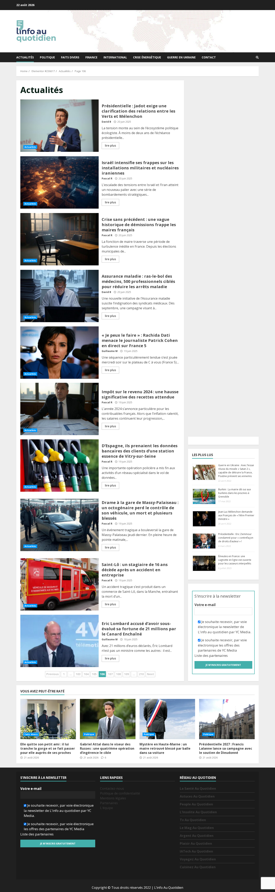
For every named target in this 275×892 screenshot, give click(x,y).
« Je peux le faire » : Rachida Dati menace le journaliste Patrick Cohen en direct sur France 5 (59, 352)
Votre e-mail (205, 604)
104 (86, 674)
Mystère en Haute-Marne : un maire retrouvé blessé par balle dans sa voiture (167, 719)
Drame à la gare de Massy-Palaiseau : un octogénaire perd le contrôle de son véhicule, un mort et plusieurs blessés (59, 525)
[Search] (257, 57)
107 (110, 674)
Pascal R (107, 178)
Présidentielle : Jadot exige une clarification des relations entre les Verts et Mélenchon (59, 125)
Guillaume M (110, 351)
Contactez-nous (112, 788)
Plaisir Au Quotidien (196, 843)
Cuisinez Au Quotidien (198, 867)
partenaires (218, 655)
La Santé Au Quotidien (198, 788)
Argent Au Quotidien (196, 835)
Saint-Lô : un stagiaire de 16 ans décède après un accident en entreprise (59, 584)
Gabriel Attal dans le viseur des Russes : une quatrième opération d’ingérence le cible (107, 719)
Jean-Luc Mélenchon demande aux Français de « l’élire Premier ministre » (236, 515)
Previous (52, 674)
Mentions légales (113, 798)
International (115, 57)
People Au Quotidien (196, 804)
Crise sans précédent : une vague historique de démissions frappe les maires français (59, 239)
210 (141, 674)
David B (106, 121)
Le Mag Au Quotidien (197, 828)
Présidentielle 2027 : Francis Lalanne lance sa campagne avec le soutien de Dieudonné (227, 719)
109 (126, 674)
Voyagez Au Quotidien (198, 859)
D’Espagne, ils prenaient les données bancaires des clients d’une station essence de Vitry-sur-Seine (59, 465)
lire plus (110, 145)
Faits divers (70, 57)
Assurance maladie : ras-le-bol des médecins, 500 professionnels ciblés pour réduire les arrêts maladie (59, 296)
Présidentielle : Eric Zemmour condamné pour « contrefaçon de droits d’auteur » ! (235, 537)
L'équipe (106, 808)
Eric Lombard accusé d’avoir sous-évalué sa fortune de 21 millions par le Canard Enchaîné (59, 641)
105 (94, 674)
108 (118, 674)
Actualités (25, 57)
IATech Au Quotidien (196, 851)
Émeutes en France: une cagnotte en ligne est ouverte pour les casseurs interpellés (234, 560)
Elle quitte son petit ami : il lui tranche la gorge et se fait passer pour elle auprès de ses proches (48, 719)
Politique (47, 57)
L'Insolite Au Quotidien (198, 812)
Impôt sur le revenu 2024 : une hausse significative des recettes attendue (59, 409)
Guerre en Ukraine (181, 57)
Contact (209, 57)
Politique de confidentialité (120, 793)
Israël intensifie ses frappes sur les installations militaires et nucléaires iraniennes (59, 182)
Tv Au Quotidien (193, 820)
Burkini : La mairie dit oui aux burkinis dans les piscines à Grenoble (234, 493)
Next (150, 674)
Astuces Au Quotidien (197, 796)
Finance (91, 57)
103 (78, 674)
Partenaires (109, 803)
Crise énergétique (147, 57)
